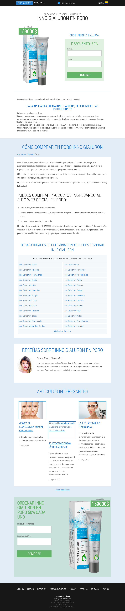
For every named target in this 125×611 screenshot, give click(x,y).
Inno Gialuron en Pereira (73, 280)
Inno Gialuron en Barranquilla (74, 269)
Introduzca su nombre (25, 524)
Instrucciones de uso (58, 589)
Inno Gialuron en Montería (73, 285)
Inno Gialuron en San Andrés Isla (76, 274)
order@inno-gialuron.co (62, 599)
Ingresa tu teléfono (24, 536)
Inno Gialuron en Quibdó (28, 280)
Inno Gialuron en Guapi (72, 310)
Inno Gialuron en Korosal (73, 290)
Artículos (84, 589)
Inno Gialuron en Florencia (73, 326)
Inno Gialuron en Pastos (73, 316)
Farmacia (20, 589)
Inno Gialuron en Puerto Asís (29, 290)
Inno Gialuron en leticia (27, 285)
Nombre (70, 49)
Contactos (95, 589)
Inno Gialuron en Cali (71, 264)
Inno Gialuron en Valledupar (29, 310)
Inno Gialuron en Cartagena (29, 269)
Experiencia (41, 589)
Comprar (84, 75)
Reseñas (30, 589)
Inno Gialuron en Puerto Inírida (30, 321)
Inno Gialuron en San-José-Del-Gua (32, 326)
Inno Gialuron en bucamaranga (30, 274)
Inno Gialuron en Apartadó (73, 300)
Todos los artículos (63, 489)
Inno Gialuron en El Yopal (28, 300)
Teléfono (70, 59)
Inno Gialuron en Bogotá (28, 264)
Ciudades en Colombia (62, 331)
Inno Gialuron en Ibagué (28, 316)
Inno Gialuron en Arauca (28, 305)
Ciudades (73, 589)
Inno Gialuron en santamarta (74, 295)
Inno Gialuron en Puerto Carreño (76, 321)
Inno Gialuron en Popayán (28, 295)
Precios (106, 589)
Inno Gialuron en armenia (73, 305)
